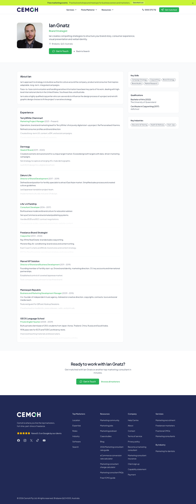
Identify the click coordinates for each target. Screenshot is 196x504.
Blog (102, 441)
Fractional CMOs (163, 431)
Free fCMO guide (107, 478)
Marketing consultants (165, 436)
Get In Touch (62, 51)
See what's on (138, 3)
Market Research (151, 83)
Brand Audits (137, 83)
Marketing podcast (108, 431)
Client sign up (133, 464)
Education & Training (139, 125)
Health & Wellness (157, 125)
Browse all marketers (110, 381)
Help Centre (133, 420)
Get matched (171, 10)
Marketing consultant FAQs (111, 472)
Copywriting (155, 80)
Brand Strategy (169, 80)
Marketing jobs (106, 425)
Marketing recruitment (165, 420)
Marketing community (109, 420)
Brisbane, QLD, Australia (62, 43)
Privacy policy (134, 441)
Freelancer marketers (165, 425)
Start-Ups (171, 125)
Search (75, 447)
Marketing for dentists (165, 451)
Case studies (105, 436)
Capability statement (137, 469)
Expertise (76, 425)
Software (76, 441)
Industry (76, 436)
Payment (132, 474)
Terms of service (135, 436)
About (130, 425)
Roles (74, 431)
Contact (131, 431)
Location (76, 420)
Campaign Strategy (139, 80)
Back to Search (83, 51)
